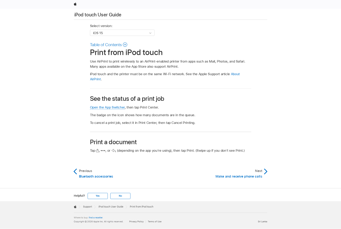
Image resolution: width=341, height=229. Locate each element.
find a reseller (95, 217)
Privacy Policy (136, 221)
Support (87, 206)
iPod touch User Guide (98, 15)
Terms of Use (154, 221)
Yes (98, 195)
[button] (109, 44)
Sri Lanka (262, 221)
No (120, 195)
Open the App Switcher (107, 107)
